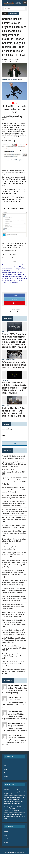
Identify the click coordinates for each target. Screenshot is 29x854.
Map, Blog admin (12, 79)
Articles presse (6, 359)
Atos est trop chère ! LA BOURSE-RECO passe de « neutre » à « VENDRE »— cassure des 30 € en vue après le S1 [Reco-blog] (14, 490)
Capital (5, 835)
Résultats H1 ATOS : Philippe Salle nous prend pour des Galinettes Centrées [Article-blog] (13, 457)
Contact (6, 776)
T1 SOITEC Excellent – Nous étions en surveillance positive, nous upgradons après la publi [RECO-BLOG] (14, 472)
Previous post (15, 310)
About (5, 773)
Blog (5, 765)
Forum (5, 769)
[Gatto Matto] (4, 715)
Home (5, 762)
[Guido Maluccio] (4, 738)
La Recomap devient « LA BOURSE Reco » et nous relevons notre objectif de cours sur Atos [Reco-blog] (14, 533)
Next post (13, 312)
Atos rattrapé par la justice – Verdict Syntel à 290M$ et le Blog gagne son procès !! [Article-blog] (13, 656)
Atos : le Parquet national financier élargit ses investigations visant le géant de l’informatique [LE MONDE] (14, 648)
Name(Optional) (7, 429)
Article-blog (5, 331)
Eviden (17, 59)
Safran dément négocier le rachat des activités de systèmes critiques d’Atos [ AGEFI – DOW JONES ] (14, 365)
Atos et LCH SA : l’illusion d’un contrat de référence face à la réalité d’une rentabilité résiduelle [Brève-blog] (13, 606)
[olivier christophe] (4, 700)
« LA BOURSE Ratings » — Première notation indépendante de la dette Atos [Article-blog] (13, 526)
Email (3, 435)
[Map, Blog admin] (4, 689)
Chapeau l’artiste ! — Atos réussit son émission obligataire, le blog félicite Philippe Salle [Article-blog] (14, 541)
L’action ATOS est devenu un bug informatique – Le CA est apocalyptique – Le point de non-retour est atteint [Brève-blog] (14, 640)
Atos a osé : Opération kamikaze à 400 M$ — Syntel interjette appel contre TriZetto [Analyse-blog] (14, 519)
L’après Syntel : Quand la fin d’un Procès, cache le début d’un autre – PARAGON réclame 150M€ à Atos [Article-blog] (14, 672)
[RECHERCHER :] (14, 8)
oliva (16, 62)
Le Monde (6, 839)
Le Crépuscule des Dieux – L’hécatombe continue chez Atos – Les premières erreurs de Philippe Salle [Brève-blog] (14, 702)
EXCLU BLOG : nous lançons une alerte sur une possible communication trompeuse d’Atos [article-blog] (13, 664)
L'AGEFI (13, 359)
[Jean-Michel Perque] (4, 726)
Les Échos (6, 842)
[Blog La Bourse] (14, 3)
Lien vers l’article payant (14, 160)
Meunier (12, 62)
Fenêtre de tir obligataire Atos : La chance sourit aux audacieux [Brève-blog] (14, 548)
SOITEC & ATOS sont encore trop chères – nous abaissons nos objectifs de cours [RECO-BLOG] (14, 497)
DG (13, 59)
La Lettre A (5, 62)
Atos (9, 59)
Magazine (6, 831)
